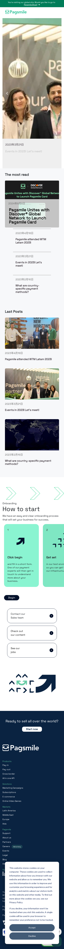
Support (6, 833)
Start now (32, 729)
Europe (5, 819)
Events (5, 850)
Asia (4, 823)
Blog (4, 859)
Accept (32, 927)
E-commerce (8, 796)
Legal (5, 855)
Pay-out (6, 769)
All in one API (8, 778)
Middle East (8, 815)
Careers (11, 846)
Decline (32, 936)
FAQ (4, 864)
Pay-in (5, 765)
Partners (6, 842)
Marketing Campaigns (12, 788)
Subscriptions (9, 792)
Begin (11, 597)
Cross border (8, 773)
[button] (56, 12)
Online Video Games (11, 801)
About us (6, 837)
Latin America (9, 810)
